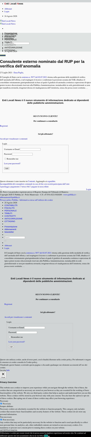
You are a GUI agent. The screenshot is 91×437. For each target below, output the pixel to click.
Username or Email (12, 149)
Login (88, 189)
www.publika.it (69, 194)
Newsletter (9, 232)
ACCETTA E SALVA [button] (8, 430)
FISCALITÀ (9, 37)
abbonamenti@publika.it (10, 197)
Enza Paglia (18, 72)
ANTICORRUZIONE (13, 48)
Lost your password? (12, 163)
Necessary (7, 403)
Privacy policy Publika (9, 200)
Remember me (12, 158)
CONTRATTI (10, 45)
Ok (46, 436)
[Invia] (5, 240)
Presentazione (10, 227)
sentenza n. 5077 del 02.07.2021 (34, 77)
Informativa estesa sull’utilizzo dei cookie (36, 200)
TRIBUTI (8, 42)
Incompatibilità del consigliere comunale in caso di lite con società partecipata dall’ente (34, 184)
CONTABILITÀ (10, 34)
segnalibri (51, 181)
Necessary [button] (4, 400)
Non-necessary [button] (6, 417)
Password (8, 154)
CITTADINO (9, 50)
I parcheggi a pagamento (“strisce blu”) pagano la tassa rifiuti (24, 186)
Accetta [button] (3, 370)
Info (8, 370)
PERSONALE (10, 40)
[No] (49, 436)
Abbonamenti (10, 229)
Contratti (3, 55)
